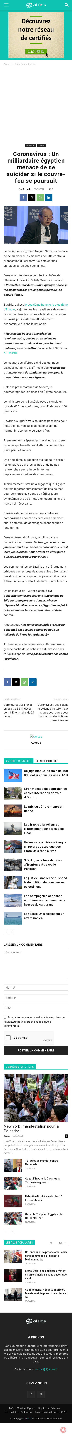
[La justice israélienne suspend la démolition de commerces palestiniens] (13, 882)
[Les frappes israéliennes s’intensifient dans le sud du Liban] (13, 828)
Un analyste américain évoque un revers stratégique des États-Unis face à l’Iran (45, 846)
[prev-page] (6, 932)
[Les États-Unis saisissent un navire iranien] (13, 918)
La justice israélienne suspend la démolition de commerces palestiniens (45, 882)
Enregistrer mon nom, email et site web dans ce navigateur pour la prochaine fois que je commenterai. (34, 1021)
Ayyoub (26, 189)
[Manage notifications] (63, 1430)
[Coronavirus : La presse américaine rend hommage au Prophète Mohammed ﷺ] (13, 1256)
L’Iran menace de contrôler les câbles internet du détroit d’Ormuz (45, 793)
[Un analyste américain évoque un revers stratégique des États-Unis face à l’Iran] (13, 846)
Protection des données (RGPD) (51, 1412)
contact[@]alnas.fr (46, 1369)
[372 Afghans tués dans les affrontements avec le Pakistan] (13, 864)
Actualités (20, 64)
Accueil (7, 64)
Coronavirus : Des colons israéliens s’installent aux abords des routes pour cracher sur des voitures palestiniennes (53, 712)
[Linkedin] (48, 197)
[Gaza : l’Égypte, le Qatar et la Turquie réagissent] (13, 1183)
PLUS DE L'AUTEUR (46, 761)
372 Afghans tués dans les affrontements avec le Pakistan (43, 864)
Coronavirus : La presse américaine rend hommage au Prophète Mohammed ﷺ (46, 1256)
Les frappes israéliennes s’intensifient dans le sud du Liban (44, 829)
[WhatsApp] (40, 197)
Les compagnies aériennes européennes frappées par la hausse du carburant (44, 900)
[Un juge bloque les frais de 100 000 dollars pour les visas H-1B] (13, 775)
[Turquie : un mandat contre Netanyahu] (13, 1165)
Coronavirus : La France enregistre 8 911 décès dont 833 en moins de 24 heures (19, 710)
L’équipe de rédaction (49, 1408)
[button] (67, 5)
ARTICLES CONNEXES (18, 761)
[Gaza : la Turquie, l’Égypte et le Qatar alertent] (13, 1218)
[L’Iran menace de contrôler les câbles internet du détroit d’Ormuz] (13, 793)
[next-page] (12, 932)
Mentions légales (26, 1408)
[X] (31, 197)
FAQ (11, 1408)
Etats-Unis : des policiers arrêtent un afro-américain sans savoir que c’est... (46, 1274)
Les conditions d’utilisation (18, 1412)
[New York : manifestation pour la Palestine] (36, 1098)
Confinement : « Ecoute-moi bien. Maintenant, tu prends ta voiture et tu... (46, 1293)
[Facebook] (23, 197)
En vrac (32, 64)
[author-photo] (36, 736)
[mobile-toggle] (6, 5)
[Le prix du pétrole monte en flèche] (13, 811)
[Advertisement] (36, 104)
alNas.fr (27, 1418)
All (51, 1242)
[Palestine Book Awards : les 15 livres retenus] (13, 1201)
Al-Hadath (10, 353)
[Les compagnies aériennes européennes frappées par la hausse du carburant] (13, 900)
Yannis (7, 1135)
